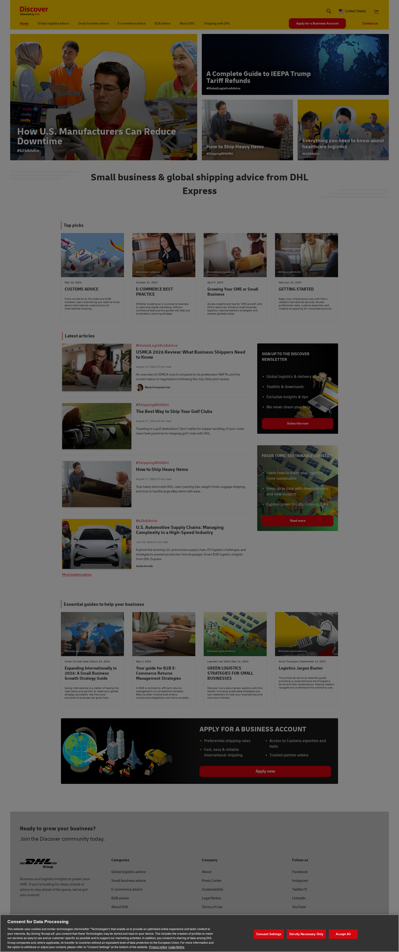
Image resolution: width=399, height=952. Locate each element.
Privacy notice (158, 947)
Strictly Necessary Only (306, 934)
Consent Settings (268, 934)
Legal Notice (176, 947)
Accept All (343, 934)
